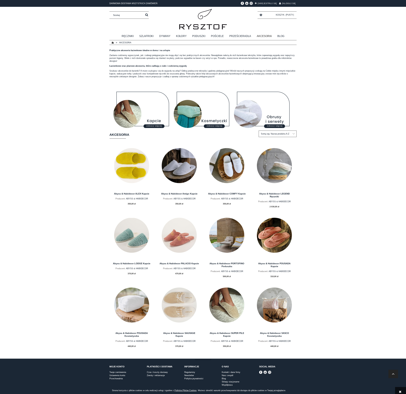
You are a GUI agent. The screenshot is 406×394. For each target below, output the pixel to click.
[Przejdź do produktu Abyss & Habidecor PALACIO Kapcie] (179, 237)
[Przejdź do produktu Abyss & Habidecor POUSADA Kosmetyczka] (132, 307)
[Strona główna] (203, 19)
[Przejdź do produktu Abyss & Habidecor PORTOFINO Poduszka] (227, 237)
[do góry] (393, 374)
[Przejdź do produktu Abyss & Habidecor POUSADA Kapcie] (274, 237)
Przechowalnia (116, 378)
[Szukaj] (147, 15)
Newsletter (189, 375)
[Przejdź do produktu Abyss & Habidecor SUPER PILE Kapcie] (227, 307)
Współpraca (227, 385)
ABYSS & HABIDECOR (137, 198)
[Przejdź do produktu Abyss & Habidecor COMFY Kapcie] (227, 168)
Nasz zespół (227, 375)
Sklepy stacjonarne (230, 382)
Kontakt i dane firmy (231, 372)
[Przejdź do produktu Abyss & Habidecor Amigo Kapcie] (179, 168)
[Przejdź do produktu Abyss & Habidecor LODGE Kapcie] (132, 237)
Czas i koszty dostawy (157, 372)
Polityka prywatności (193, 378)
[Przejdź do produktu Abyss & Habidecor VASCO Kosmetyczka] (274, 307)
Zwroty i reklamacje (156, 375)
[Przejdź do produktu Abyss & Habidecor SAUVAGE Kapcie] (179, 307)
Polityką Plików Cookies (185, 390)
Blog (224, 378)
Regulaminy (189, 372)
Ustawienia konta (117, 375)
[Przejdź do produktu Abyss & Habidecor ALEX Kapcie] (132, 168)
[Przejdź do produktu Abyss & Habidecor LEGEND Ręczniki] (274, 168)
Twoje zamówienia (117, 372)
